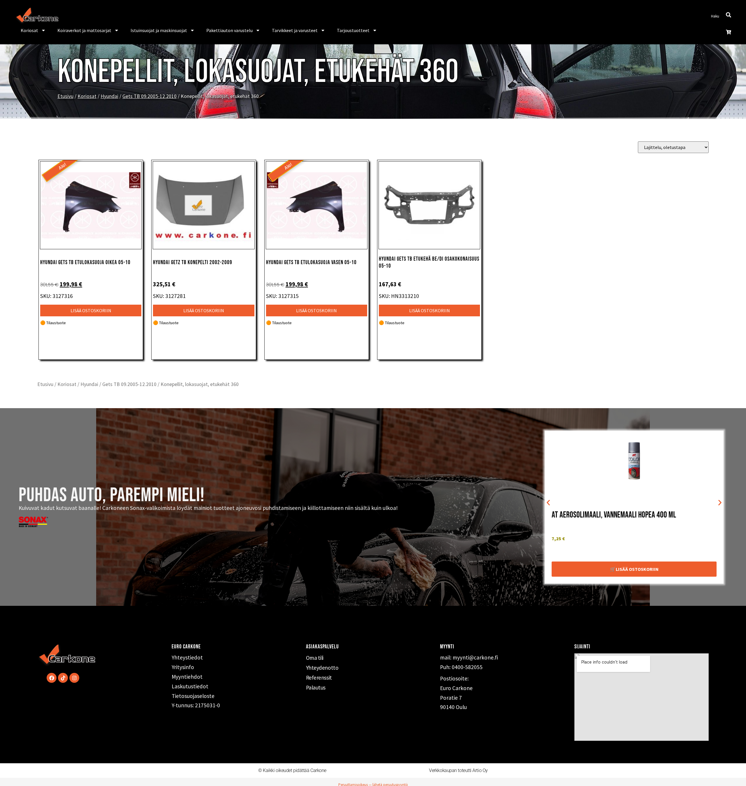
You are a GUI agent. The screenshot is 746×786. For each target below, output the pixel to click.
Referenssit (319, 677)
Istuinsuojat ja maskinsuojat (159, 30)
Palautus (316, 687)
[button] (548, 502)
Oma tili (314, 657)
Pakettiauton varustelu (229, 30)
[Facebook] (52, 678)
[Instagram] (74, 678)
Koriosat (29, 30)
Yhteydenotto (322, 667)
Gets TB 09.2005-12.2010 (149, 96)
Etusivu (65, 96)
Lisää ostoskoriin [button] (91, 310)
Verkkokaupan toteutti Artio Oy (458, 770)
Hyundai (109, 96)
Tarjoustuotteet (353, 30)
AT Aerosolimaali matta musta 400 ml (606, 515)
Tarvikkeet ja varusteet (295, 30)
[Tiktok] (63, 678)
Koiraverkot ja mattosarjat (84, 30)
